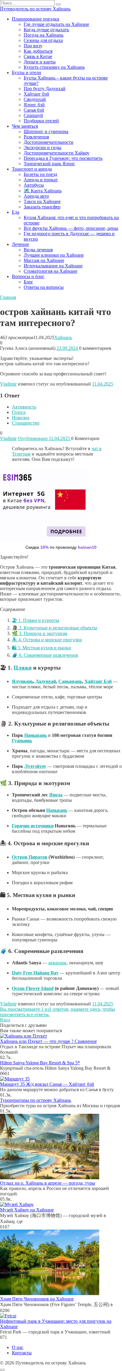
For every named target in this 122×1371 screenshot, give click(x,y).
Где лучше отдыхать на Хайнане (56, 24)
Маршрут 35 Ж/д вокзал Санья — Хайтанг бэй (47, 1084)
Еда (15, 212)
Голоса (18, 412)
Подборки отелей (41, 120)
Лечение (20, 244)
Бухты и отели (26, 72)
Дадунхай (46, 681)
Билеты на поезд (40, 174)
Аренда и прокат (41, 179)
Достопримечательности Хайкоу (56, 152)
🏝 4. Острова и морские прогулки (47, 639)
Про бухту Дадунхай (44, 88)
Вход (5, 1019)
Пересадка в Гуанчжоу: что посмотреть (63, 158)
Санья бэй (34, 110)
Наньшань (35, 735)
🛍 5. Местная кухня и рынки (41, 647)
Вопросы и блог (28, 276)
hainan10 (87, 547)
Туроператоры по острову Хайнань (35, 1100)
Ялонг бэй (34, 104)
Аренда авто (36, 196)
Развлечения (36, 136)
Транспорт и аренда (32, 168)
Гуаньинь (22, 740)
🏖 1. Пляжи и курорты (35, 620)
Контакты (22, 1352)
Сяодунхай (35, 99)
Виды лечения (38, 249)
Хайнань (63, 337)
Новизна (20, 417)
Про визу (33, 45)
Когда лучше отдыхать (46, 29)
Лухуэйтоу (35, 766)
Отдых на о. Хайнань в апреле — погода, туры (47, 1183)
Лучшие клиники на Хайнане (54, 255)
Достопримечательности (48, 142)
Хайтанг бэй (36, 93)
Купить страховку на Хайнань (54, 67)
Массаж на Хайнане (44, 260)
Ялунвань (22, 681)
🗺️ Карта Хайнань (43, 190)
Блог (28, 281)
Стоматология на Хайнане (50, 271)
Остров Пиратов (29, 857)
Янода (55, 794)
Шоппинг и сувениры (46, 131)
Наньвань (56, 810)
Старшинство (25, 422)
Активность (24, 406)
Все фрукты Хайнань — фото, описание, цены (71, 228)
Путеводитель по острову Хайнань (35, 8)
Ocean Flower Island (33, 988)
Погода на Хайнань (43, 35)
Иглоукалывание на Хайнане (53, 265)
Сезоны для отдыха (43, 40)
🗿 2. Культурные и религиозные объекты (54, 627)
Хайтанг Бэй (98, 681)
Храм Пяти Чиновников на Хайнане (37, 1298)
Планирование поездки (35, 18)
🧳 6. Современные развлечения (45, 655)
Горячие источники (33, 825)
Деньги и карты (40, 61)
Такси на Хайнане (42, 201)
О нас (17, 1347)
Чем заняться (25, 126)
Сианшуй (33, 115)
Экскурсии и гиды (42, 147)
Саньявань (70, 681)
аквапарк (57, 962)
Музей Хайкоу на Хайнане (27, 1209)
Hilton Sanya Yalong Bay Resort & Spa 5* (40, 1062)
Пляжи (23, 668)
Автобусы (34, 185)
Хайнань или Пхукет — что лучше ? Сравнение (48, 1041)
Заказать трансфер (42, 206)
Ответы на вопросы (44, 287)
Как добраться (38, 51)
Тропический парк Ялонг (49, 163)
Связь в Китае (38, 56)
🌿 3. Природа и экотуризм (39, 633)
